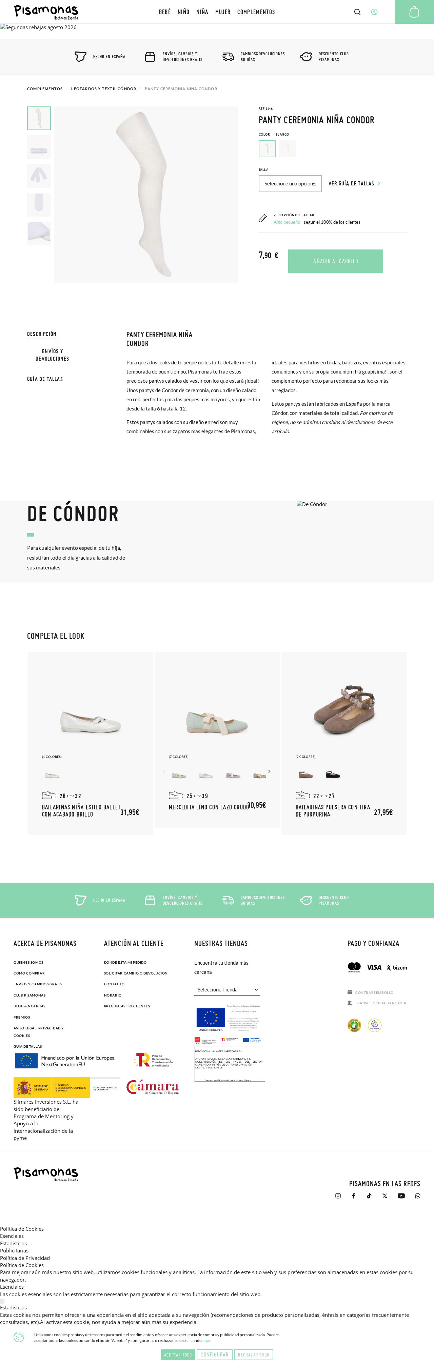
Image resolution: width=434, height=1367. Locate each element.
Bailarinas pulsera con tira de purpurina (333, 811)
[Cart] (414, 12)
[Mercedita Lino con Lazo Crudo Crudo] (260, 773)
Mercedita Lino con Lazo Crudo (209, 807)
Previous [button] (164, 771)
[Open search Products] (357, 11)
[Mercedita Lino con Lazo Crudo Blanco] (206, 773)
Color (274, 134)
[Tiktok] (369, 1199)
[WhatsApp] (417, 1199)
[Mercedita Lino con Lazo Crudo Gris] (233, 773)
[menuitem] (165, 11)
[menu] (217, 11)
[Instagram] (338, 1199)
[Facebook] (353, 1199)
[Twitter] (385, 1199)
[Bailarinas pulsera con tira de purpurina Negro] (333, 773)
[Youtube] (401, 1199)
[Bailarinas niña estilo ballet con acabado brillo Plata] (52, 773)
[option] (287, 148)
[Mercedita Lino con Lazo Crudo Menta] (179, 773)
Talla (263, 170)
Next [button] (270, 771)
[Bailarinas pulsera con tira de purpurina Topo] (306, 773)
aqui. (206, 1340)
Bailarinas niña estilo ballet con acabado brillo (81, 811)
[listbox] (333, 150)
